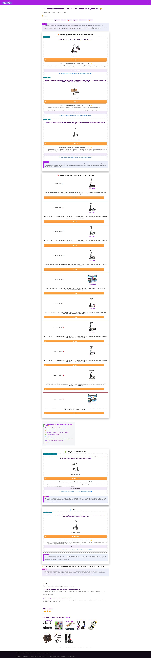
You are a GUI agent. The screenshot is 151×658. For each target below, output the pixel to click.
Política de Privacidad (27, 653)
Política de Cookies (49, 653)
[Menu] (149, 2)
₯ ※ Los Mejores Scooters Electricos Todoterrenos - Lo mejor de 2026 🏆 (58, 425)
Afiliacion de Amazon (39, 653)
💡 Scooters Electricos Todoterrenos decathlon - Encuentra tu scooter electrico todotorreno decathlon (59, 439)
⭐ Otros (63, 20)
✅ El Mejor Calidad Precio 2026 (52, 434)
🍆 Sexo (75, 20)
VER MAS (75, 197)
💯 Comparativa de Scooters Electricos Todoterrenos (57, 432)
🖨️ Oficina (57, 20)
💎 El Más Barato (49, 436)
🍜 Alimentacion (83, 20)
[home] (7, 2)
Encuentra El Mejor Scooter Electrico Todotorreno (56, 427)
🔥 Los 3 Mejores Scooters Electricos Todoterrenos (56, 430)
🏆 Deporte (44, 16)
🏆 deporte (67, 617)
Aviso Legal (18, 653)
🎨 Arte (90, 20)
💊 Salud (69, 20)
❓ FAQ (46, 442)
